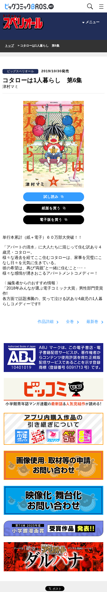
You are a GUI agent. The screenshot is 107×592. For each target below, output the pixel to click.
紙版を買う (52, 208)
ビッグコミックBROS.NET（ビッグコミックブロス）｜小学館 (29, 6)
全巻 (70, 321)
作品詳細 (46, 321)
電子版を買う (51, 220)
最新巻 (92, 321)
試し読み (52, 197)
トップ (9, 45)
